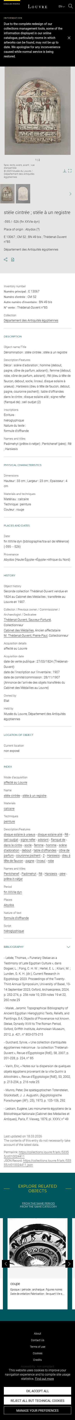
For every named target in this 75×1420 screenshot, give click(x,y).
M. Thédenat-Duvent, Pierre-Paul (26, 635)
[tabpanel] (37, 1264)
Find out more (44, 1379)
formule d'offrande (16, 918)
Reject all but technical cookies (37, 1401)
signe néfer (28, 840)
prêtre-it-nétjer (13, 879)
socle (28, 845)
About (37, 1333)
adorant (43, 840)
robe (51, 861)
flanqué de (58, 840)
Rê (66, 834)
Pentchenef (11, 874)
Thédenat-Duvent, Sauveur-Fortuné (27, 620)
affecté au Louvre (15, 782)
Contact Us (37, 1340)
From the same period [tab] (38, 1203)
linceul (41, 861)
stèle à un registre (34, 795)
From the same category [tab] (38, 1206)
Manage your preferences (37, 1410)
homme (51, 845)
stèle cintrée (12, 795)
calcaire (9, 808)
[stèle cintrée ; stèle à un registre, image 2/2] (23, 193)
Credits (37, 1359)
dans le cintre (13, 845)
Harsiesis (53, 855)
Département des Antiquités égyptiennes (31, 320)
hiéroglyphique (14, 931)
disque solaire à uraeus (19, 834)
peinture (9, 821)
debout (26, 850)
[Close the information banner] (69, 38)
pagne (30, 861)
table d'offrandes (45, 850)
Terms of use (37, 1346)
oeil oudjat (11, 840)
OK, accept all (37, 1391)
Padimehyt (29, 874)
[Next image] (68, 194)
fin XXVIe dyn (13, 892)
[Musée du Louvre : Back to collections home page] (37, 6)
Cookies (37, 1353)
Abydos (9, 905)
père (62, 874)
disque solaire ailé (50, 834)
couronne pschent (28, 855)
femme (38, 845)
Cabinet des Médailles (19, 630)
